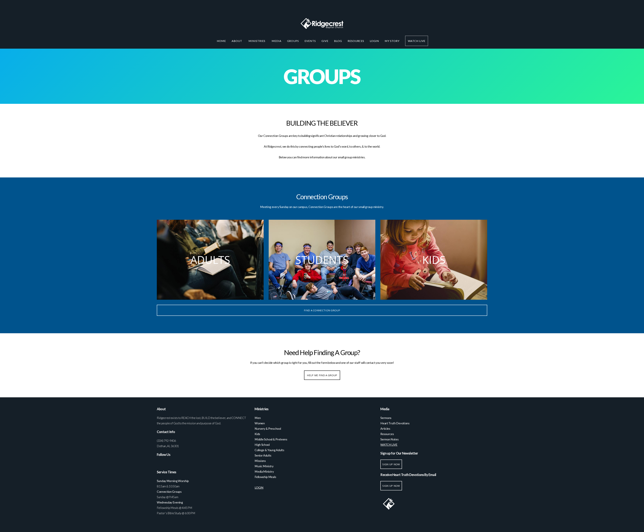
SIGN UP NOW (391, 464)
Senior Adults (263, 455)
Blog (338, 40)
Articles (385, 428)
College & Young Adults (269, 450)
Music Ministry (264, 466)
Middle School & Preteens (271, 439)
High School (262, 444)
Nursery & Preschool (268, 428)
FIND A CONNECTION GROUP (322, 310)
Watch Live (416, 40)
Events (310, 40)
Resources (356, 40)
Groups (293, 40)
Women (260, 423)
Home (221, 40)
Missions (260, 461)
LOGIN (374, 40)
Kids (257, 434)
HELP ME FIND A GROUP (322, 375)
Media (276, 40)
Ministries (257, 40)
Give (324, 40)
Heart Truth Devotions (395, 423)
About (237, 40)
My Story (392, 40)
